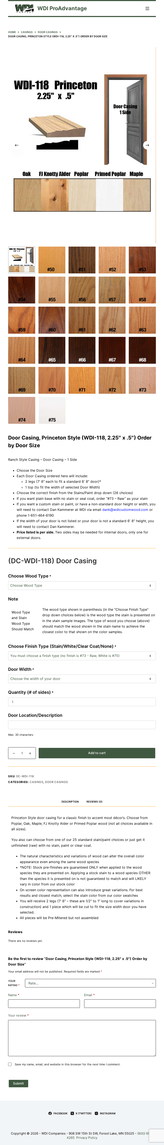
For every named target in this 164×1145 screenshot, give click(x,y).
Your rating (13, 983)
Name (13, 995)
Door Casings (56, 782)
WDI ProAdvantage (62, 8)
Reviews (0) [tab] (94, 801)
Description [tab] (70, 801)
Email (89, 995)
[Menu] (147, 8)
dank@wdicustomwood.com (125, 509)
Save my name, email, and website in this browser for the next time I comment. (68, 1064)
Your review (18, 1015)
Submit (18, 1083)
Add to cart (97, 753)
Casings (36, 782)
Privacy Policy (86, 1138)
